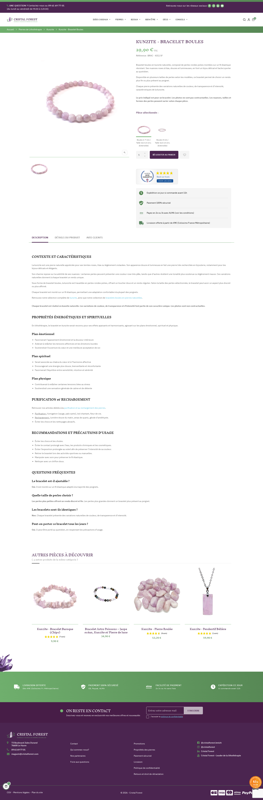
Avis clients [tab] (94, 237)
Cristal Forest (207, 751)
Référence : (141, 55)
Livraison (138, 762)
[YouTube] (222, 5)
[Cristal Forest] (27, 735)
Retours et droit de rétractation (148, 774)
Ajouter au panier (165, 154)
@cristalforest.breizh (211, 742)
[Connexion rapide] (248, 19)
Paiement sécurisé (143, 755)
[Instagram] (213, 5)
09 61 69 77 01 (18, 749)
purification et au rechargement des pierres (84, 408)
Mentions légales (21, 792)
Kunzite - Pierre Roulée (157, 628)
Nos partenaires (78, 755)
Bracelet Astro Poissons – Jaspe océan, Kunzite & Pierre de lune (106, 630)
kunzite (73, 297)
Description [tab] (40, 237)
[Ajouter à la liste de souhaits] (184, 155)
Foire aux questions (79, 762)
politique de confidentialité (172, 716)
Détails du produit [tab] (67, 237)
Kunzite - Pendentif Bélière (208, 628)
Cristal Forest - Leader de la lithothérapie (221, 755)
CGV (9, 792)
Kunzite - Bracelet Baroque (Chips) (55, 630)
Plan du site (37, 792)
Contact (74, 743)
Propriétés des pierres (144, 749)
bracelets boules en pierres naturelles (124, 297)
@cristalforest (208, 747)
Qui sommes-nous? (79, 749)
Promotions (139, 743)
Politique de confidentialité (147, 768)
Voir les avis (165, 181)
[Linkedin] (218, 5)
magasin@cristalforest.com (24, 754)
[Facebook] (209, 5)
